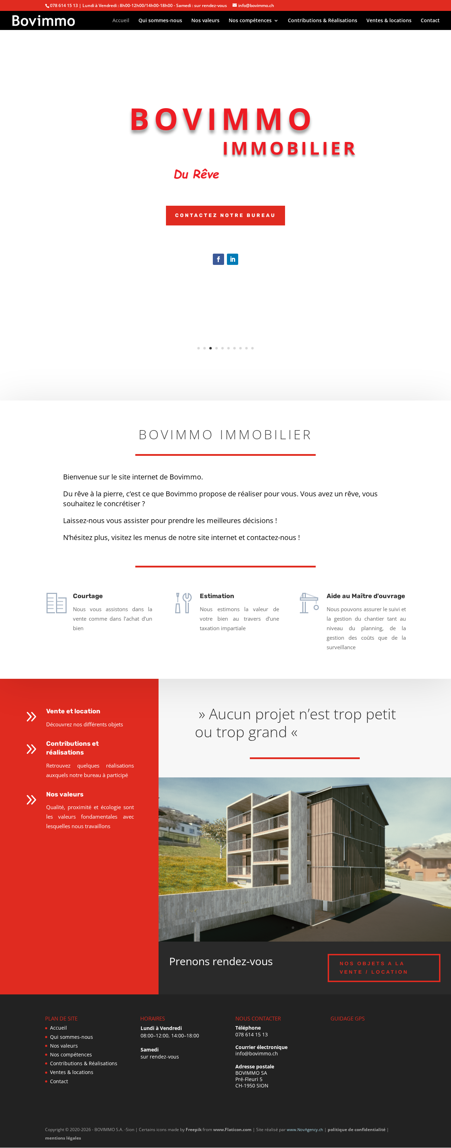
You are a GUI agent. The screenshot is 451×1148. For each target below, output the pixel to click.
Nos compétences (250, 21)
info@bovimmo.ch (256, 1053)
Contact (430, 21)
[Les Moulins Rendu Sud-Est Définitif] (305, 939)
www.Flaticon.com (232, 1130)
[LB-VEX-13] (225, 279)
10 (252, 348)
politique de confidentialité (356, 1130)
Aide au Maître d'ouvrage (366, 596)
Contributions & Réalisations (322, 21)
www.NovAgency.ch (305, 1129)
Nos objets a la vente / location (374, 968)
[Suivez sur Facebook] (218, 259)
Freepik (194, 1130)
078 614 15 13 (251, 1034)
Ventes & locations (389, 21)
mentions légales (63, 1138)
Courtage (88, 596)
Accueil (120, 21)
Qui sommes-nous (160, 21)
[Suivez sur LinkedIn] (232, 259)
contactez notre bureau (225, 215)
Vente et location (73, 711)
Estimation (217, 596)
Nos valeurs (205, 21)
